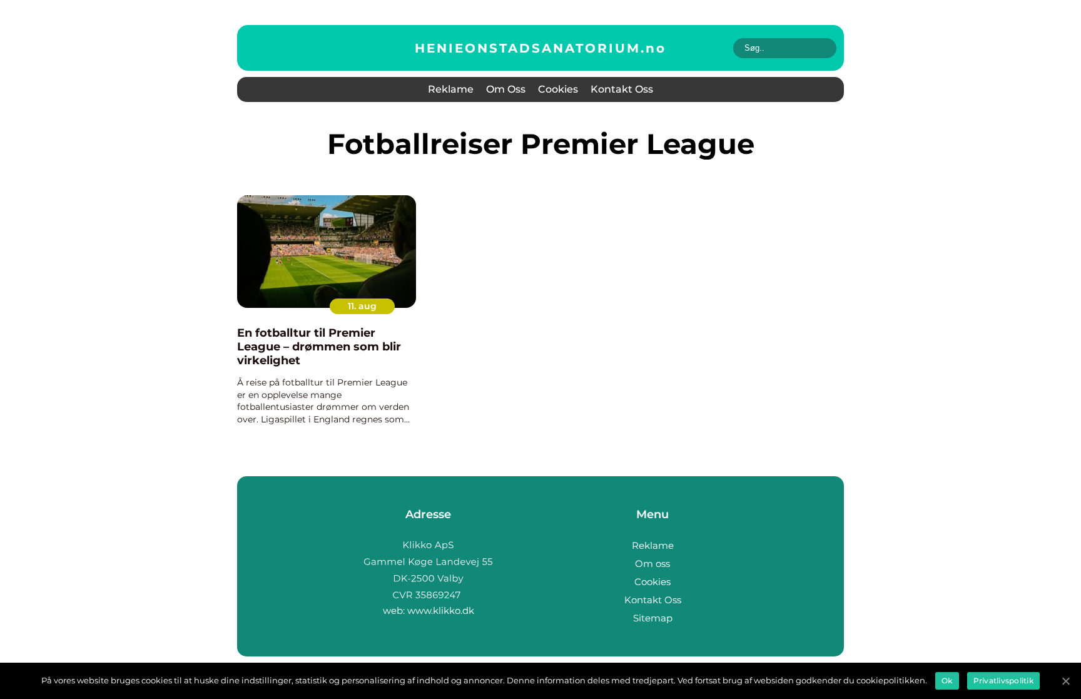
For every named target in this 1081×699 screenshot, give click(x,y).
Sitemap (652, 618)
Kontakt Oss (622, 89)
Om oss (505, 89)
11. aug (362, 306)
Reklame (451, 89)
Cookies (558, 89)
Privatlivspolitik (1003, 680)
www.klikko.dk (440, 610)
